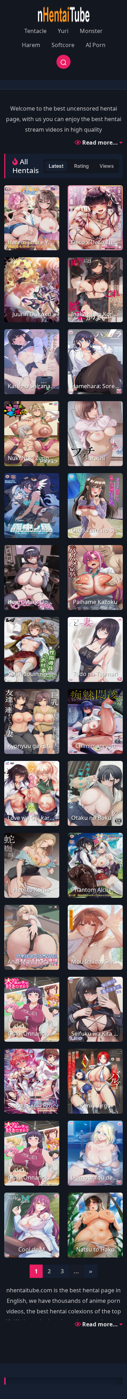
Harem (31, 45)
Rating (81, 166)
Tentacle (35, 31)
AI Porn (95, 45)
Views (106, 166)
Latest (56, 166)
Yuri (63, 31)
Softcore (63, 45)
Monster (91, 31)
